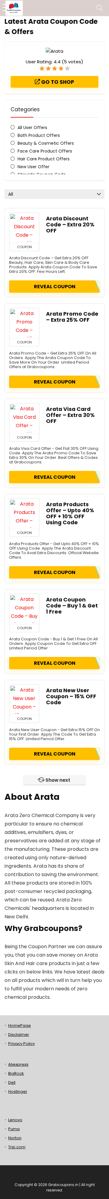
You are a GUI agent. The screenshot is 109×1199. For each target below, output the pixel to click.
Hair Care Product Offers (44, 159)
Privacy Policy (21, 1043)
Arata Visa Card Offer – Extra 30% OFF (70, 415)
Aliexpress (18, 1064)
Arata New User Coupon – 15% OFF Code (71, 696)
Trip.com (16, 1147)
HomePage (19, 1025)
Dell (11, 1082)
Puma (14, 1129)
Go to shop (57, 82)
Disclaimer (18, 1034)
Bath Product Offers (39, 135)
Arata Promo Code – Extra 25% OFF (72, 316)
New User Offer (33, 167)
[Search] (99, 8)
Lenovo (15, 1120)
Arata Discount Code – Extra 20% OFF (70, 224)
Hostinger (17, 1091)
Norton (14, 1138)
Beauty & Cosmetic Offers (46, 143)
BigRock (16, 1073)
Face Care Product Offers (45, 151)
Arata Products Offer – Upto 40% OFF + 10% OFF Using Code (70, 513)
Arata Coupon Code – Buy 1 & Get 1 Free (72, 605)
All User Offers (32, 128)
